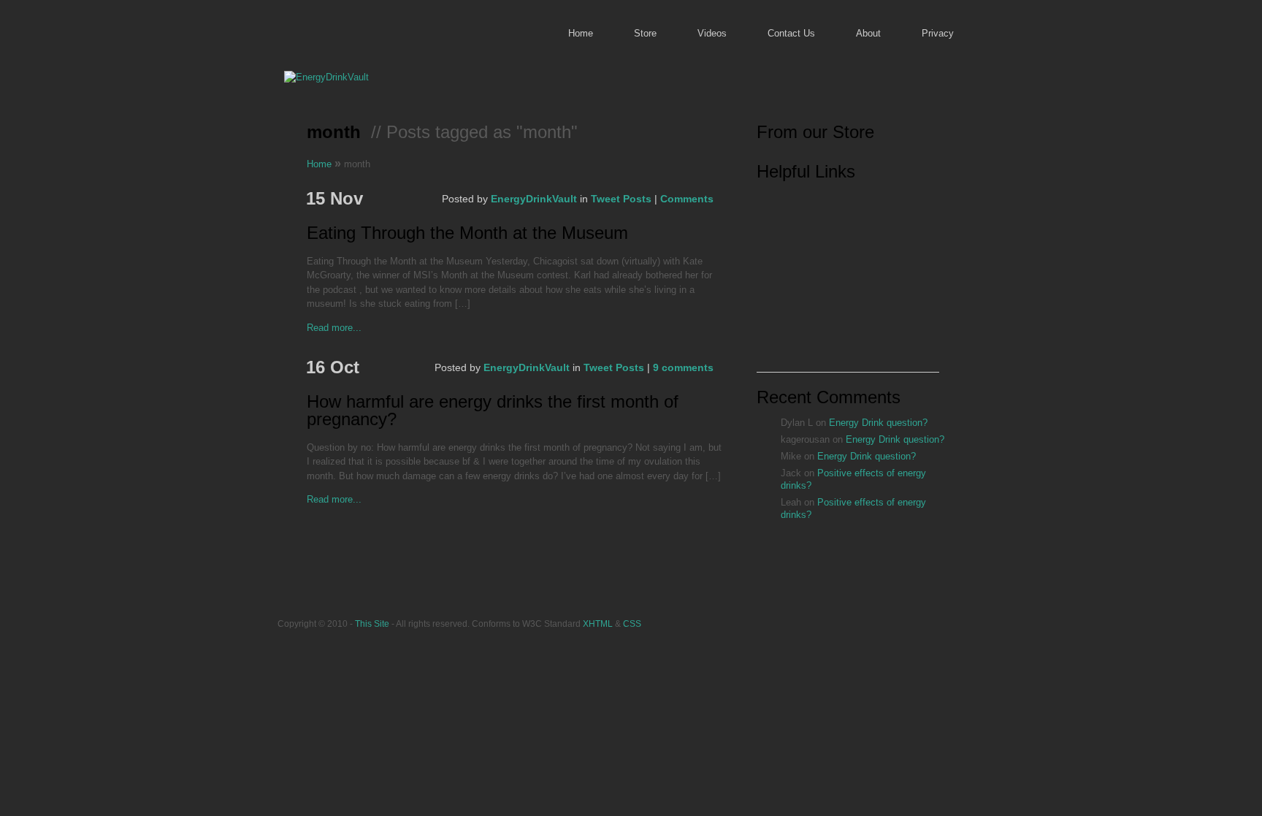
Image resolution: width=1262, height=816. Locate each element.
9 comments (683, 367)
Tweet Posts (621, 199)
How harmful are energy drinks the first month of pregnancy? (492, 411)
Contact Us (791, 33)
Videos (712, 33)
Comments (687, 199)
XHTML (598, 623)
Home (580, 33)
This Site (372, 623)
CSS (632, 623)
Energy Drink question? (878, 422)
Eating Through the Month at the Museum (467, 233)
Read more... (334, 327)
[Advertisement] (848, 280)
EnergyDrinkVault (534, 199)
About (868, 33)
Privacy (938, 33)
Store (645, 33)
